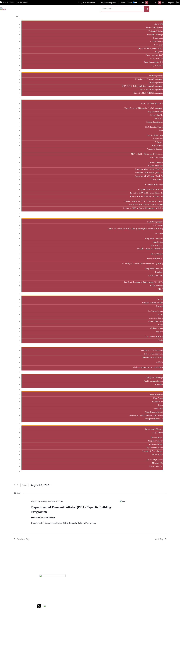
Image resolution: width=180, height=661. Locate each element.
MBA (161, 130)
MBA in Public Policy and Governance (147, 154)
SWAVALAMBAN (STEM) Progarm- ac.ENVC (143, 201)
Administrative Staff (154, 55)
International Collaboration (152, 350)
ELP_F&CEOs (157, 254)
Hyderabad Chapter (155, 448)
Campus (158, 389)
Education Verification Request (150, 48)
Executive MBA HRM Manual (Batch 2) (146, 196)
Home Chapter (157, 437)
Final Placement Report (153, 381)
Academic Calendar (155, 149)
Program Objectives (155, 135)
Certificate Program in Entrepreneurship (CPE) (143, 282)
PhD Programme (156, 76)
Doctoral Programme (133, 595)
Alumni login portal (154, 460)
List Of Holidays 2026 (118, 602)
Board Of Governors (154, 28)
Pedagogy (159, 142)
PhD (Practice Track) (154, 127)
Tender (113, 631)
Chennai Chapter (156, 444)
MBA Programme (156, 83)
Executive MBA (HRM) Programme (148, 93)
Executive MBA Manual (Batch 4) (149, 173)
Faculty (160, 299)
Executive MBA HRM (154, 184)
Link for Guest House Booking (117, 616)
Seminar (159, 332)
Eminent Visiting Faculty (152, 303)
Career (113, 581)
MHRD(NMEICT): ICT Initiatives (118, 607)
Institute (158, 19)
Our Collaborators (154, 345)
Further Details (156, 179)
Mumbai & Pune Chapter (152, 451)
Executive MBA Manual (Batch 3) (149, 169)
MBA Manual (157, 145)
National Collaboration (153, 354)
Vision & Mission (156, 31)
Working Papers (156, 328)
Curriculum (158, 139)
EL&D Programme (155, 222)
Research (159, 306)
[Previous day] (14, 485)
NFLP (160, 289)
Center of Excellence (152, 213)
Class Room (158, 398)
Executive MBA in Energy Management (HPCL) (143, 208)
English (171, 3)
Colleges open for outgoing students (148, 367)
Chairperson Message (154, 377)
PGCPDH (159, 233)
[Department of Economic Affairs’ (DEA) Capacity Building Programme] (143, 501)
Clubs (160, 405)
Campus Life (157, 401)
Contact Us (115, 585)
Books (160, 314)
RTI (112, 628)
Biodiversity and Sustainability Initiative (146, 415)
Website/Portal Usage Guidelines (134, 646)
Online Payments (118, 621)
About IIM (158, 24)
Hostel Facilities (156, 395)
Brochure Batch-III (155, 259)
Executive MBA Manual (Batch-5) (149, 176)
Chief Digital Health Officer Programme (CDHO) (142, 264)
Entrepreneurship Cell (154, 419)
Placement (157, 372)
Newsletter (158, 45)
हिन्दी (177, 3)
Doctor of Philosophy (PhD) (151, 103)
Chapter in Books (156, 318)
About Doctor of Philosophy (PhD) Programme (143, 108)
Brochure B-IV (157, 245)
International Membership (152, 357)
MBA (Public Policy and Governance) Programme (142, 86)
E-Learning (158, 225)
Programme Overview (154, 238)
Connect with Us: (156, 466)
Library (114, 597)
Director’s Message (155, 34)
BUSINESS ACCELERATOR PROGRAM (146, 205)
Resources (159, 118)
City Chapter (158, 432)
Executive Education (153, 216)
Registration (158, 242)
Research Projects (155, 321)
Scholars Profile (156, 115)
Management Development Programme (152, 596)
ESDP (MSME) (156, 285)
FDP (149, 602)
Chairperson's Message (153, 429)
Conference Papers (155, 311)
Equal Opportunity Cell (153, 62)
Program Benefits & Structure (150, 189)
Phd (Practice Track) (134, 589)
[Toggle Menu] (17, 16)
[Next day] (17, 485)
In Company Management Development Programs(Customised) (155, 587)
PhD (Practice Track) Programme (149, 79)
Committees (158, 38)
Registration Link (155, 275)
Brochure (159, 272)
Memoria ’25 (157, 463)
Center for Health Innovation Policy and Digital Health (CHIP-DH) (135, 229)
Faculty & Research (154, 294)
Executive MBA (156, 157)
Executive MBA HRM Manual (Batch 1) (146, 193)
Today (24, 485)
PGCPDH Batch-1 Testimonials (150, 249)
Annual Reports (156, 41)
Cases (160, 325)
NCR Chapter (157, 454)
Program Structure (155, 111)
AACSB (159, 362)
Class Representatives (154, 412)
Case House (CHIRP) (154, 337)
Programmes (157, 98)
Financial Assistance (154, 122)
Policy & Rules (156, 58)
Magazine (159, 52)
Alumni (159, 424)
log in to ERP (157, 65)
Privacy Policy (117, 624)
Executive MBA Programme (151, 89)
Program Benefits (156, 162)
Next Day (159, 539)
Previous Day (23, 539)
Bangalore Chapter (155, 441)
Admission (157, 70)
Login (160, 340)
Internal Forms (117, 588)
